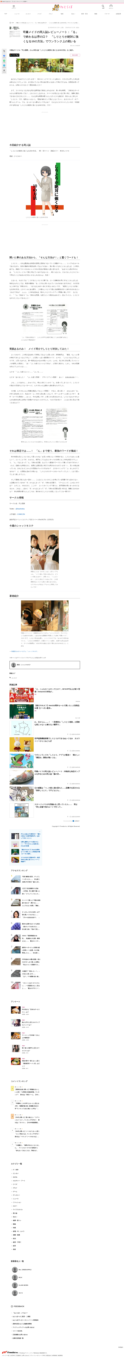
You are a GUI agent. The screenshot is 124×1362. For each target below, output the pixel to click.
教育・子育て (17, 1242)
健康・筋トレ (17, 1220)
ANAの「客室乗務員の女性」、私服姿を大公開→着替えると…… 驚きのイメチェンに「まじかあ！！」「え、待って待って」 (31, 941)
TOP (5, 14)
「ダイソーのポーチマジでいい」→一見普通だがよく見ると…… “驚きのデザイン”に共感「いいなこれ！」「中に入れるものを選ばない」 (31, 988)
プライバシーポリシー (36, 1355)
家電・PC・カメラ (18, 1231)
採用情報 (54, 1355)
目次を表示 (75, 55)
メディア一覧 (5, 1355)
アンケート (15, 1002)
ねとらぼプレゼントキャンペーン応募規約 (24, 1320)
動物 (96, 14)
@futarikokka (20, 509)
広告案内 (18, 1355)
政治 (14, 1238)
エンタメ (28, 14)
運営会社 (48, 1355)
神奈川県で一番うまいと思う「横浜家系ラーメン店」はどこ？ (31, 1063)
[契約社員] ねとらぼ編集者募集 (21, 1324)
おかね (15, 1177)
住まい (73, 14)
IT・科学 (15, 1169)
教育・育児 (84, 14)
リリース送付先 (16, 1331)
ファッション (17, 1202)
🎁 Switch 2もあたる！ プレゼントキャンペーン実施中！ (14, 1)
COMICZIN (21, 514)
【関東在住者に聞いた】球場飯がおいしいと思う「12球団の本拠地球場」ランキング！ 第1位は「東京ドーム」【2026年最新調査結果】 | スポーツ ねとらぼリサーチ (27, 1095)
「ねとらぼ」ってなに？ (19, 1313)
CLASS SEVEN (23, 1285)
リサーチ (107, 14)
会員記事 (118, 14)
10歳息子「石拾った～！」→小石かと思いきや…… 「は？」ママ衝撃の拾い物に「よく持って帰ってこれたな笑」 (31, 976)
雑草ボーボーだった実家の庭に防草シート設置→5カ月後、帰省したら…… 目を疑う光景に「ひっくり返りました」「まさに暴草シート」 (31, 953)
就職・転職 (16, 1235)
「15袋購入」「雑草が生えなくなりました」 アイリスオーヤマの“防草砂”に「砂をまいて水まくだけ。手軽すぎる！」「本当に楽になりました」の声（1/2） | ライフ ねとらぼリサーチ (27, 1150)
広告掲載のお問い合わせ (19, 1334)
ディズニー (16, 1195)
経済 (14, 1246)
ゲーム (15, 1191)
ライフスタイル (18, 1209)
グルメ (51, 14)
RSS (44, 1355)
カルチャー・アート (19, 1180)
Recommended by (67, 821)
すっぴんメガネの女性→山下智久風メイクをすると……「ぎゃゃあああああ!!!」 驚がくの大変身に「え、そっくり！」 (31, 917)
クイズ (39, 14)
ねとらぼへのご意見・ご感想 (20, 1316)
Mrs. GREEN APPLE (25, 1269)
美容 (14, 1249)
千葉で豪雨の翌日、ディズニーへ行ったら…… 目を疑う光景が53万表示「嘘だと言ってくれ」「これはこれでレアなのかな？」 (31, 882)
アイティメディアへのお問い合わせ (22, 1327)
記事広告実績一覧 (17, 1338)
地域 (62, 14)
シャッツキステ (76, 45)
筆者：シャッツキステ (24, 665)
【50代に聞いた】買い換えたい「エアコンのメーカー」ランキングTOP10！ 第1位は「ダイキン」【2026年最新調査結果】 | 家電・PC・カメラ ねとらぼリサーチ (27, 1123)
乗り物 (15, 1213)
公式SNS (12, 1355)
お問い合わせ (25, 1355)
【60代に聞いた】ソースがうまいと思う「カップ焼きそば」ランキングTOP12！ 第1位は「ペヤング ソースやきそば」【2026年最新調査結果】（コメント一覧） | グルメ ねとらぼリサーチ (28, 1136)
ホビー (15, 1206)
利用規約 (120, 1347)
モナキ (21, 1293)
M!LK (20, 1277)
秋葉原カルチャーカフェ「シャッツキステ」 (25, 651)
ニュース (16, 14)
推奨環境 (60, 1355)
